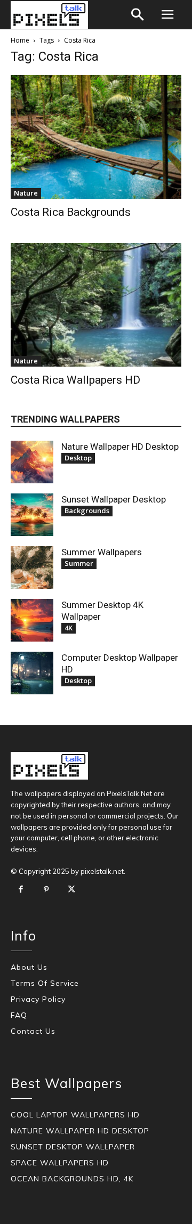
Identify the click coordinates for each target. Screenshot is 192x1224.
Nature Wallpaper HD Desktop (120, 446)
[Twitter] (71, 890)
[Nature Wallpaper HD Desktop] (32, 462)
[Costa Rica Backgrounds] (96, 137)
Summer (79, 563)
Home (20, 40)
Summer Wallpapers (101, 552)
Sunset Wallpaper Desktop (113, 499)
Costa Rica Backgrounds (71, 212)
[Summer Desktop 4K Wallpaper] (32, 620)
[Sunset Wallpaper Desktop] (32, 514)
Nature (26, 193)
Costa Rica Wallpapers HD (75, 380)
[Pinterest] (46, 890)
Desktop (78, 458)
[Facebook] (21, 890)
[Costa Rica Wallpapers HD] (96, 305)
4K (69, 628)
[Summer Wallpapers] (32, 567)
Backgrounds (87, 510)
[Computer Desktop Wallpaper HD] (32, 673)
